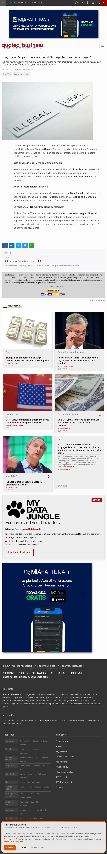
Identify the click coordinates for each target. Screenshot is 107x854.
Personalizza (37, 847)
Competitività (25, 741)
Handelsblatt (13, 476)
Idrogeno (40, 802)
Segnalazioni (61, 751)
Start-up (23, 769)
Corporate (9, 766)
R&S (21, 814)
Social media (42, 810)
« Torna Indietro (97, 300)
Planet (8, 782)
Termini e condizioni (65, 757)
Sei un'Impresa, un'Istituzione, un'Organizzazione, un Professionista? (43, 665)
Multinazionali (25, 766)
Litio (31, 806)
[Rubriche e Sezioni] (3, 3)
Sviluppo (44, 741)
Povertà (23, 745)
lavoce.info (12, 414)
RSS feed (61, 777)
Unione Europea (36, 794)
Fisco (22, 787)
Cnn (60, 439)
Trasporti (33, 818)
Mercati (23, 761)
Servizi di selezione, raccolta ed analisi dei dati (43, 673)
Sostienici (60, 746)
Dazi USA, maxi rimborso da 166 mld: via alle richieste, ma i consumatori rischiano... (78, 422)
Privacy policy (62, 767)
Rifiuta (23, 847)
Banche (45, 757)
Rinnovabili (24, 802)
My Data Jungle (34, 529)
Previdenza (24, 778)
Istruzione (32, 774)
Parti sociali (42, 774)
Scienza (31, 810)
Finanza (46, 787)
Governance (24, 749)
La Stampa (44, 720)
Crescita (36, 741)
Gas (32, 802)
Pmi (43, 766)
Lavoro (22, 774)
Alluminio (23, 806)
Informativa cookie (64, 772)
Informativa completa (13, 842)
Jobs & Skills (11, 774)
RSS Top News (63, 782)
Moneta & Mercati (9, 758)
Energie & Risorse (9, 803)
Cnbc (8, 352)
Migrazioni (24, 753)
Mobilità (8, 818)
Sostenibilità (25, 782)
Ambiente (36, 782)
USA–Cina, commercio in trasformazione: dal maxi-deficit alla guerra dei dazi (27, 421)
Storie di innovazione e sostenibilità (25, 3)
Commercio (36, 749)
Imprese (36, 766)
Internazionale (25, 797)
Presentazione (62, 741)
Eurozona (23, 794)
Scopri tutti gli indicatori (19, 552)
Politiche (37, 787)
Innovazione (10, 810)
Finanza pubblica (9, 788)
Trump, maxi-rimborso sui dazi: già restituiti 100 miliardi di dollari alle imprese (27, 359)
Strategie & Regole (10, 795)
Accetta (9, 847)
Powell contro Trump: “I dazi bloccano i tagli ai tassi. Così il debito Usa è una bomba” (78, 360)
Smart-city (24, 818)
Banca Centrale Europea (71, 352)
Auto (41, 818)
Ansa (7, 257)
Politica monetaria (27, 757)
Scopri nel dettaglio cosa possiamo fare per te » (26, 677)
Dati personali (62, 762)
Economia (9, 741)
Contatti (59, 787)
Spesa (29, 787)
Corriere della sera (68, 414)
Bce (37, 757)
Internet (23, 810)
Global (8, 749)
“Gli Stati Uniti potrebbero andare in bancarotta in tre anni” (24, 483)
